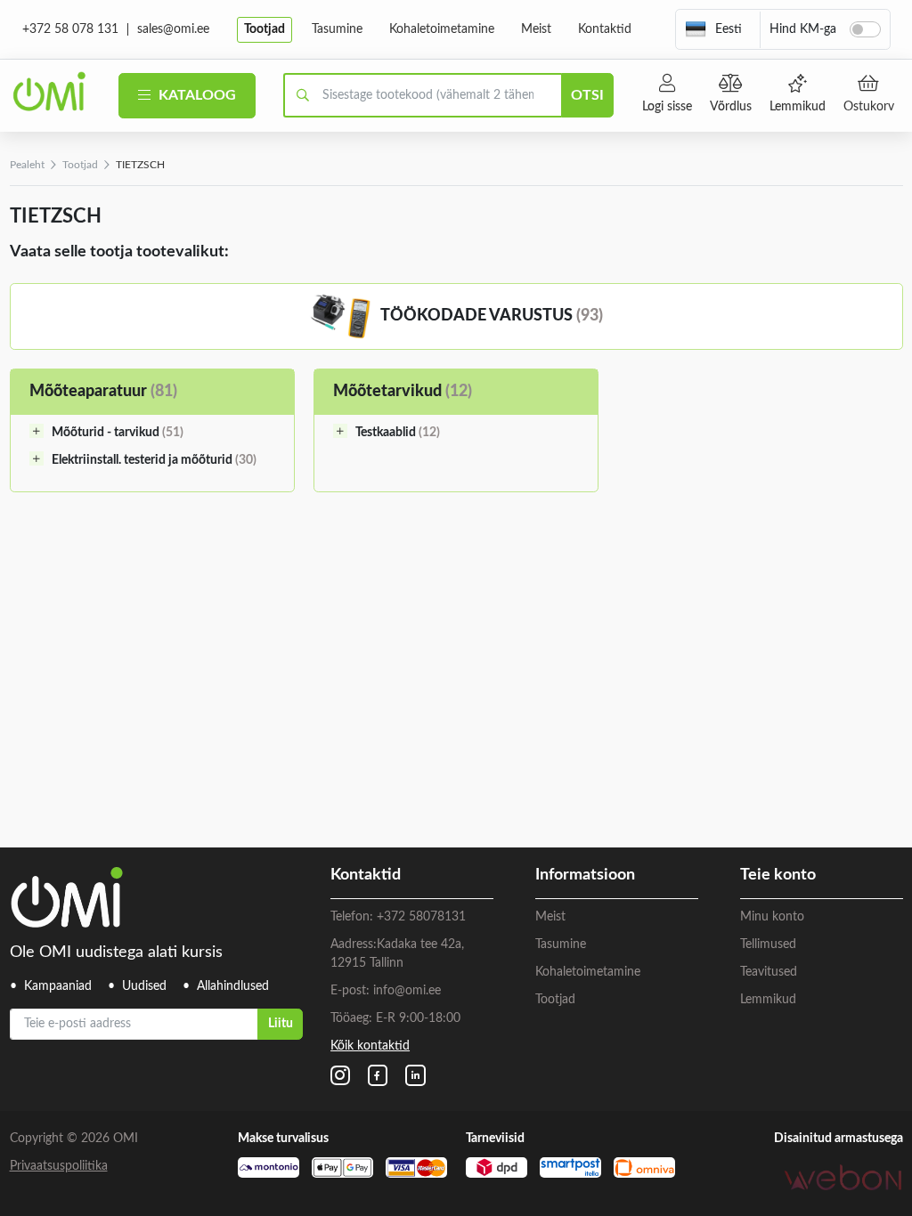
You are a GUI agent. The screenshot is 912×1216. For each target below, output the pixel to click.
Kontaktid (604, 29)
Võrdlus (731, 107)
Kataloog (195, 95)
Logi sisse (667, 107)
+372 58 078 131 (70, 29)
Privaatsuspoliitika (59, 1166)
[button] (713, 29)
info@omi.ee (407, 991)
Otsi (587, 95)
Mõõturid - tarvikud (117, 432)
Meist (536, 29)
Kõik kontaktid (370, 1046)
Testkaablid (397, 432)
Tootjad (264, 29)
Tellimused (768, 944)
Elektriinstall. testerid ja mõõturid (154, 460)
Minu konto (772, 917)
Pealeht (27, 164)
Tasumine (337, 29)
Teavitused (768, 972)
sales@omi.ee (173, 29)
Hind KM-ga (803, 29)
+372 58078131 (421, 917)
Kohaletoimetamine (441, 29)
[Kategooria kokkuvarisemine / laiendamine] (36, 431)
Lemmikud (798, 107)
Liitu (280, 1023)
